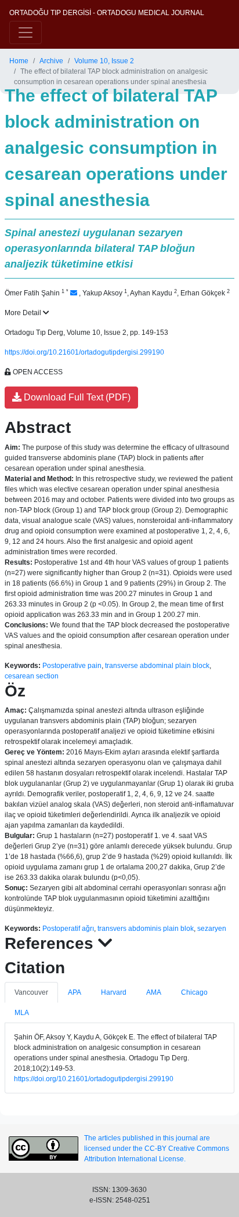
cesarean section (32, 676)
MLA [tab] (22, 1013)
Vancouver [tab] (31, 992)
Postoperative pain (72, 666)
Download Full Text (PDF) (76, 397)
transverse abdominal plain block (157, 666)
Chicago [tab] (194, 992)
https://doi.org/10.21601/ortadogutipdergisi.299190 (84, 352)
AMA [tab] (153, 992)
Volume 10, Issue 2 (104, 61)
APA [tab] (74, 992)
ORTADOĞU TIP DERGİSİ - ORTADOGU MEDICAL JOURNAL (106, 13)
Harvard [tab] (113, 992)
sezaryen (211, 929)
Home (18, 61)
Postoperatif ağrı (68, 929)
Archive (51, 61)
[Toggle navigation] (25, 32)
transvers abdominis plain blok (145, 929)
